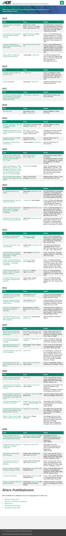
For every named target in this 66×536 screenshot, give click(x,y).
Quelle (45, 22)
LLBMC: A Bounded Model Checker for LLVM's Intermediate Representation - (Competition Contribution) (12, 262)
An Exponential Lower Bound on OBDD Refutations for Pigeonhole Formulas (12, 386)
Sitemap (28, 534)
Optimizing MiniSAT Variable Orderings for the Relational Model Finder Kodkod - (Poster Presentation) (12, 255)
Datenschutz (15, 534)
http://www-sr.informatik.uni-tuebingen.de (16, 501)
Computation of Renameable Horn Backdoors (11, 454)
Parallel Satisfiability (8, 81)
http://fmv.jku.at (9, 503)
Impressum (8, 534)
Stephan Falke (27, 316)
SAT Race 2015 (7, 111)
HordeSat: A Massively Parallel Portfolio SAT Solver (11, 138)
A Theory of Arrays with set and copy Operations (11, 245)
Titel (4, 22)
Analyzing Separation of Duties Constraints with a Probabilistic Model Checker (11, 301)
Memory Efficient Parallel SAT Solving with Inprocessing (11, 55)
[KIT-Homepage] (6, 2)
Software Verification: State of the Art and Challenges (12, 351)
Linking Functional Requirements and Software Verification (12, 402)
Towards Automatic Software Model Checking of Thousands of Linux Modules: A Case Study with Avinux (12, 396)
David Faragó (27, 155)
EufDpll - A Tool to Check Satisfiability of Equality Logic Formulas (12, 416)
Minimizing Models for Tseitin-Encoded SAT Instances (12, 201)
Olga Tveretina (30, 296)
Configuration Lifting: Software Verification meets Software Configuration (12, 446)
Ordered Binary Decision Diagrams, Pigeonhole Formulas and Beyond (12, 364)
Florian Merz (26, 130)
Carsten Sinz (31, 26)
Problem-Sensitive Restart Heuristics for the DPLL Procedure (12, 378)
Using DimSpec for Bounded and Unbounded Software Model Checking (12, 35)
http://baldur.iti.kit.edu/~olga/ (12, 505)
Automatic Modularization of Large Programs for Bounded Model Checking (12, 46)
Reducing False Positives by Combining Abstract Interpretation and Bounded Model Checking (12, 437)
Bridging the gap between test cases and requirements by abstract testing (12, 132)
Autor (25, 22)
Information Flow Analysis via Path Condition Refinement (11, 345)
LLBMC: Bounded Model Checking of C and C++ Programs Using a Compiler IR (11, 272)
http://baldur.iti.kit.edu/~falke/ (12, 507)
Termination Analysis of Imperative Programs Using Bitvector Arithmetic (12, 279)
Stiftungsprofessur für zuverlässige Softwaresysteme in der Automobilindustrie (30, 4)
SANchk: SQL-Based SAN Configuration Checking (12, 482)
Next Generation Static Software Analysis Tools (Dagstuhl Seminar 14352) (12, 178)
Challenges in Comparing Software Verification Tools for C (11, 236)
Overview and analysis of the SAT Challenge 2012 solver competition (12, 126)
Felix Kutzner (27, 95)
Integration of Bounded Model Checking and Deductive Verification (11, 309)
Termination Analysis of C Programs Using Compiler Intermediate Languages (12, 318)
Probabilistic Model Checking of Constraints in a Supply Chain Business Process (12, 296)
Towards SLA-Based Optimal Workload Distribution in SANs (11, 469)
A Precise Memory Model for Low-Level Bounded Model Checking (11, 340)
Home (3, 534)
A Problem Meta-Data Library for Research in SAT (12, 73)
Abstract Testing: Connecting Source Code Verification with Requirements (11, 333)
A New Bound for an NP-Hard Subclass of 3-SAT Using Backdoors (11, 462)
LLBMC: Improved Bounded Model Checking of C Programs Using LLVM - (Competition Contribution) (12, 210)
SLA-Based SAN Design (10, 476)
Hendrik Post (27, 394)
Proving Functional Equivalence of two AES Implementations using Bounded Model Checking (12, 410)
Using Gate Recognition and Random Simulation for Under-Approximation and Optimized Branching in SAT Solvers (12, 97)
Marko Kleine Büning (29, 34)
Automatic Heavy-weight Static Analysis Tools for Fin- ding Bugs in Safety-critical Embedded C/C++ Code (12, 158)
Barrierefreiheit (21, 534)
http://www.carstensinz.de (12, 499)
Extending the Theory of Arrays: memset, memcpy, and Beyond (12, 218)
